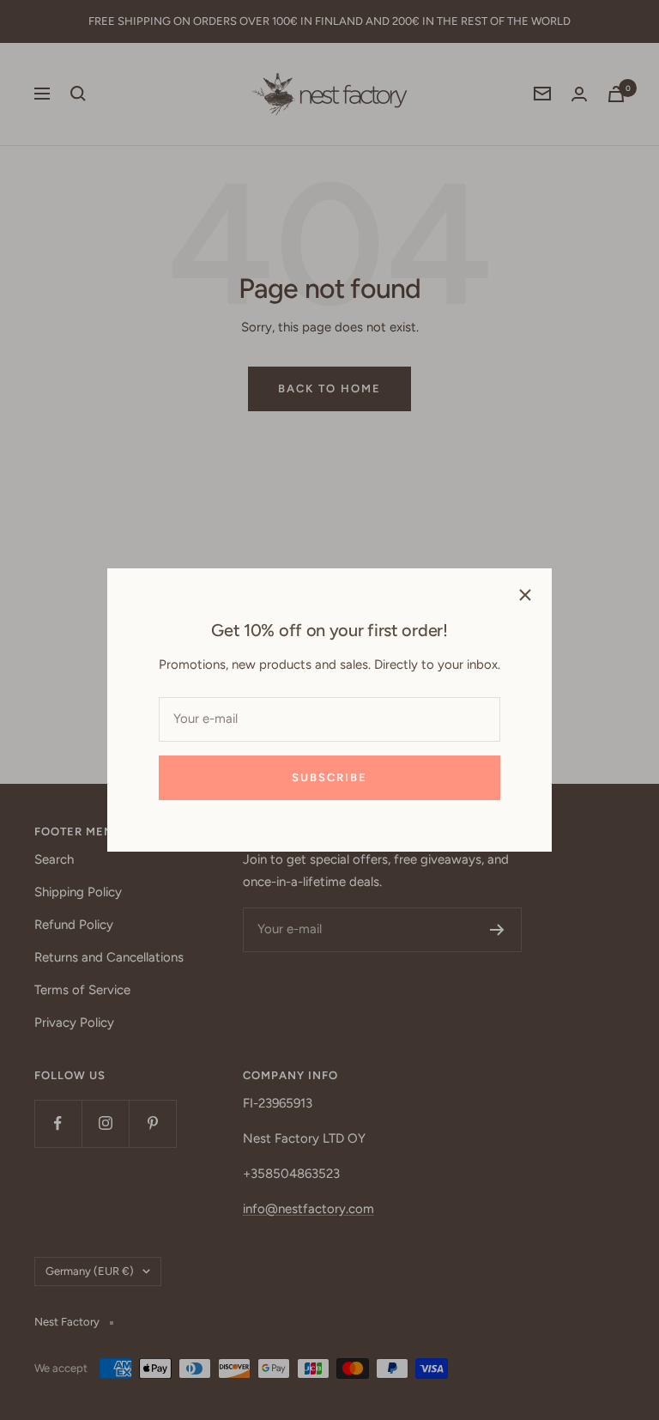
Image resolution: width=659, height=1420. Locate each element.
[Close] (525, 595)
